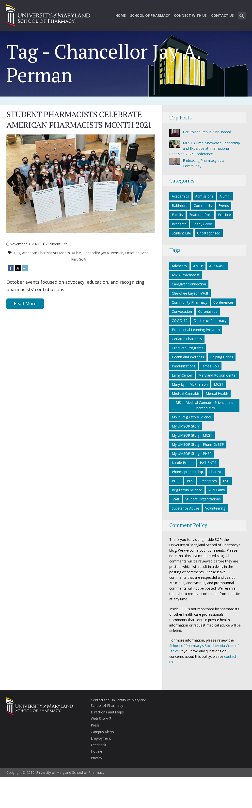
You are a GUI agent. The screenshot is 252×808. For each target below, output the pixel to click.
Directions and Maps (107, 712)
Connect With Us (190, 15)
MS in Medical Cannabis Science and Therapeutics (204, 405)
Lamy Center (182, 375)
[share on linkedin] (25, 268)
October (132, 252)
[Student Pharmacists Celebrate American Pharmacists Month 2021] (80, 183)
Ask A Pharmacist (186, 275)
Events (223, 205)
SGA (82, 259)
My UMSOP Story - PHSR (192, 453)
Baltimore (180, 205)
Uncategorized (208, 233)
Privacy (96, 758)
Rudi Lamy (216, 490)
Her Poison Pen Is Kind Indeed (207, 132)
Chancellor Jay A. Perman (103, 252)
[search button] (242, 15)
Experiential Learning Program (196, 329)
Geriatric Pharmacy (187, 338)
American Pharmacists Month (46, 252)
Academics (180, 196)
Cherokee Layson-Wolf (190, 293)
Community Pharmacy (189, 302)
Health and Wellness (188, 357)
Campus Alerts (102, 731)
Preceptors (208, 480)
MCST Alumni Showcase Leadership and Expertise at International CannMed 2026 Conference (204, 148)
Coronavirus (207, 311)
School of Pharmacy (150, 15)
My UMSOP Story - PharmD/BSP (198, 444)
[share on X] (18, 268)
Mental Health (217, 393)
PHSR (176, 480)
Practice (224, 214)
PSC (226, 480)
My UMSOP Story (186, 426)
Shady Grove (203, 224)
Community (203, 205)
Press (95, 725)
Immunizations (183, 366)
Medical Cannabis (186, 393)
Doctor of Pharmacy (210, 320)
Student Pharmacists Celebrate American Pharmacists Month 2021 (79, 120)
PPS (190, 480)
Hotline (96, 751)
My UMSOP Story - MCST (192, 435)
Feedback (98, 744)
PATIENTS (208, 462)
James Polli (210, 366)
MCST (218, 384)
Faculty (177, 214)
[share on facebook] (11, 268)
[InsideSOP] (48, 15)
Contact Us (222, 15)
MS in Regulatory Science (192, 417)
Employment (101, 738)
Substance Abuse (185, 508)
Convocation (182, 311)
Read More (25, 303)
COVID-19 (180, 320)
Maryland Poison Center (217, 375)
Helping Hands (221, 357)
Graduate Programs (187, 348)
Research (179, 224)
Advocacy (179, 266)
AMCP (198, 266)
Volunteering (215, 508)
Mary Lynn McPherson (190, 384)
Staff (175, 499)
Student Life (57, 244)
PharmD (215, 471)
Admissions (204, 196)
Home (120, 15)
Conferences (223, 302)
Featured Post (200, 214)
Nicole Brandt (183, 462)
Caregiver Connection (189, 284)
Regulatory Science (187, 490)
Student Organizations (203, 499)
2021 (16, 252)
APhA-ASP (217, 266)
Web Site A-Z (101, 718)
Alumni (225, 196)
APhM (76, 252)
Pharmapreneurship (187, 471)
